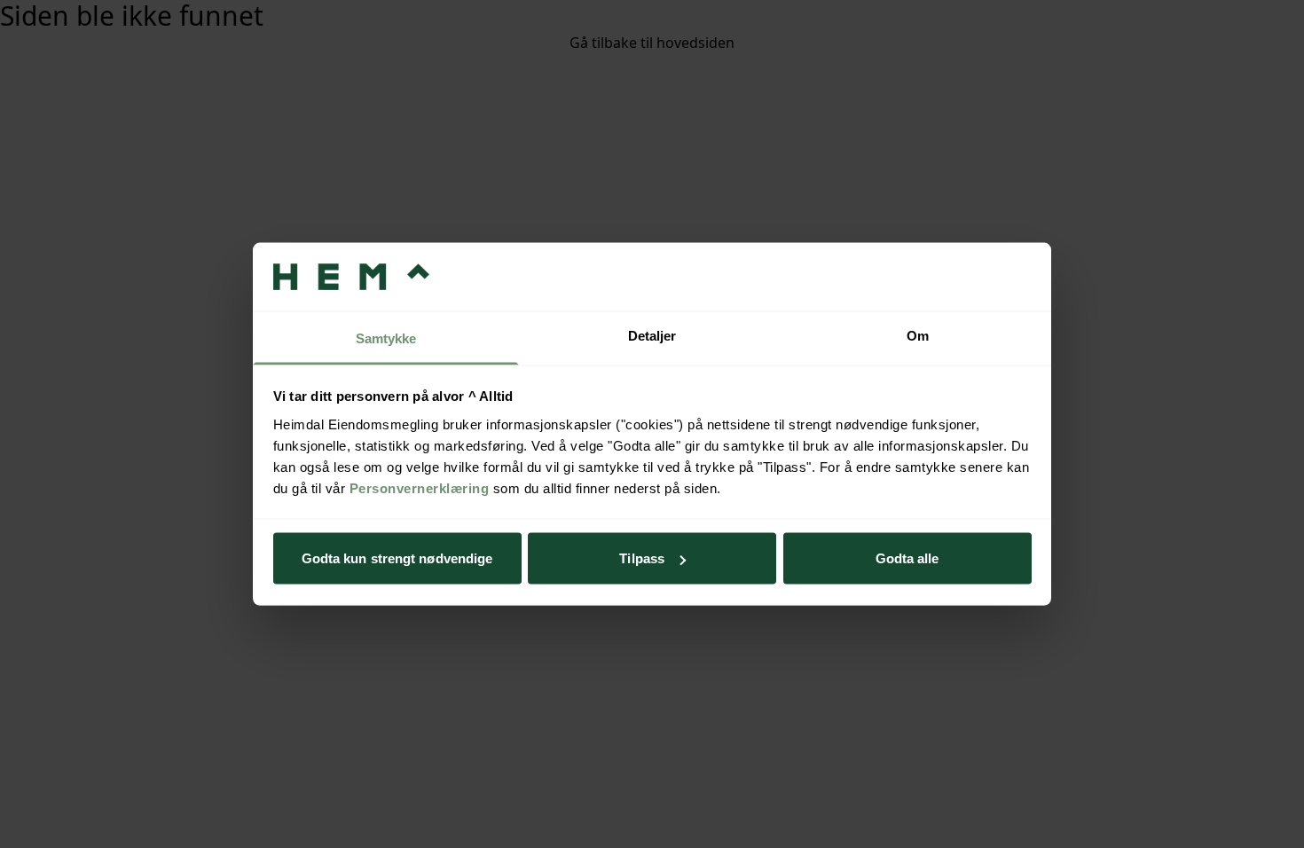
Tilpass (641, 558)
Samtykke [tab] (386, 337)
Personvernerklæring (420, 487)
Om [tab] (918, 334)
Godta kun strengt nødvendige (397, 558)
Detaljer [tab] (652, 334)
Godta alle (907, 558)
